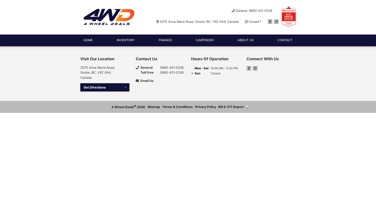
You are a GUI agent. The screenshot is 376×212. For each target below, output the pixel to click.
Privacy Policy (205, 107)
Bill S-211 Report (231, 107)
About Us (246, 40)
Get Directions (95, 87)
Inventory (126, 40)
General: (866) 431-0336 (254, 11)
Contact (285, 40)
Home (88, 40)
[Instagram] (276, 21)
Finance (165, 40)
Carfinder (205, 40)
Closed (254, 22)
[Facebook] (270, 21)
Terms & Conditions (177, 107)
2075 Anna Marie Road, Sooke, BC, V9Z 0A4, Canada (199, 22)
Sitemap (153, 107)
